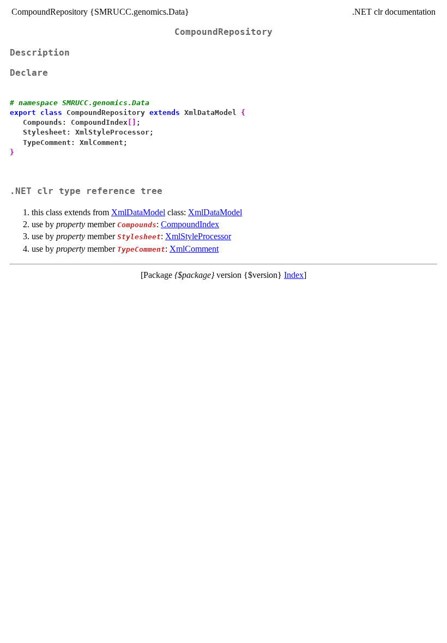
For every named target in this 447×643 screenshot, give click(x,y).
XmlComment (194, 248)
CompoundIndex (190, 224)
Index (294, 275)
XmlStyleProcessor (198, 236)
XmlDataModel (138, 212)
